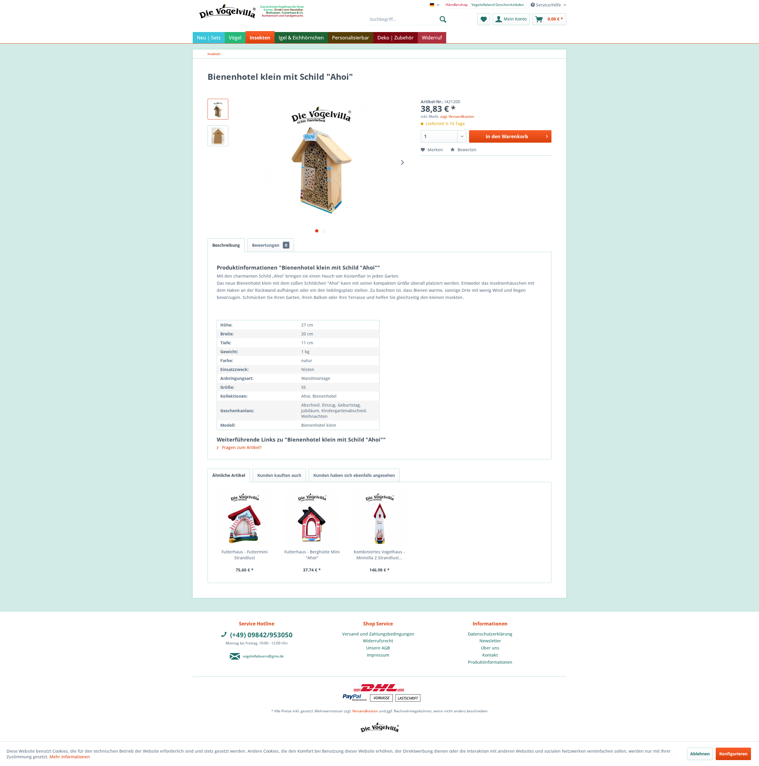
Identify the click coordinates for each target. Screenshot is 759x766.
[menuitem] (457, 4)
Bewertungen (269, 245)
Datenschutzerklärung (490, 634)
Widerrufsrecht (378, 641)
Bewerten (466, 149)
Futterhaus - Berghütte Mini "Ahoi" (312, 554)
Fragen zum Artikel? (241, 447)
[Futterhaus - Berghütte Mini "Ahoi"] (312, 518)
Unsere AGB (378, 648)
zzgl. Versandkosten (457, 116)
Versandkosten (365, 711)
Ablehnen (700, 754)
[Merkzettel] (483, 19)
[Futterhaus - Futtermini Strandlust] (244, 518)
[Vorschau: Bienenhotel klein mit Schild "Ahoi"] (218, 109)
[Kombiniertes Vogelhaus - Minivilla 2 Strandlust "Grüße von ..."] (379, 518)
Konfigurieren (733, 754)
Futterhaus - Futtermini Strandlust (244, 554)
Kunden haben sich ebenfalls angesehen (354, 475)
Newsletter (490, 641)
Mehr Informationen (70, 756)
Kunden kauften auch (279, 475)
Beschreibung (226, 245)
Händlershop (457, 4)
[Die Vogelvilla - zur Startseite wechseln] (227, 23)
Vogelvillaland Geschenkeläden (497, 4)
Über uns (490, 648)
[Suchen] (443, 19)
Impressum (378, 655)
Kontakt (490, 655)
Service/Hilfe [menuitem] (548, 5)
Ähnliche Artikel (228, 475)
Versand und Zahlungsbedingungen (378, 634)
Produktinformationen (490, 662)
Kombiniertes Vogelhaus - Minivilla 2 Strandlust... (379, 554)
